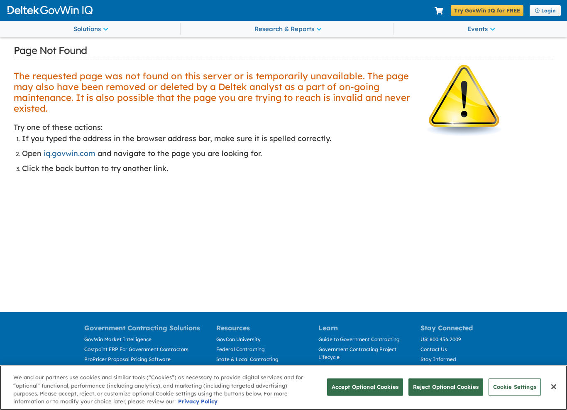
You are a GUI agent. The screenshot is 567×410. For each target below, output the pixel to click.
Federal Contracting (240, 349)
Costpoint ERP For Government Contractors (136, 349)
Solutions (87, 29)
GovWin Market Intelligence (118, 339)
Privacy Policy (198, 401)
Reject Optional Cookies (446, 386)
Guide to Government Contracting (359, 339)
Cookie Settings (514, 386)
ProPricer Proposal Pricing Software (127, 359)
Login (548, 10)
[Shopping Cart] (439, 11)
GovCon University (238, 339)
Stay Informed (438, 359)
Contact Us (433, 349)
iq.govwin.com (69, 153)
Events (477, 29)
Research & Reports (284, 29)
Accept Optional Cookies (365, 386)
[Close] (554, 387)
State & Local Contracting (247, 359)
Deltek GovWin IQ (217, 10)
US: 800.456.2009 (440, 339)
